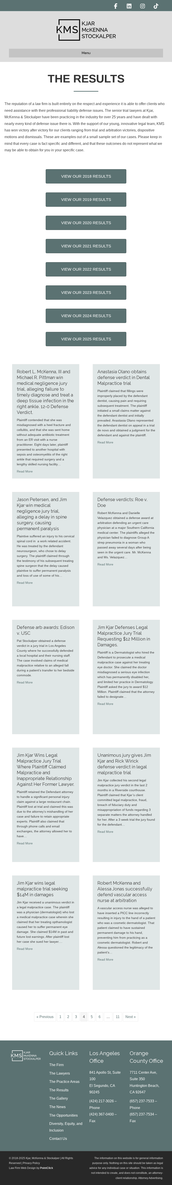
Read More (25, 471)
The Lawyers (59, 1073)
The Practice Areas (64, 1082)
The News (57, 1107)
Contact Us (58, 1139)
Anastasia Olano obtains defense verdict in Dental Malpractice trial (123, 377)
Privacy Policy (31, 1163)
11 (118, 1017)
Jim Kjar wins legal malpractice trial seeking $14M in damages (42, 888)
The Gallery (58, 1098)
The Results (59, 1090)
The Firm (56, 1065)
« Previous (45, 1017)
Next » (130, 1017)
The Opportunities (63, 1115)
